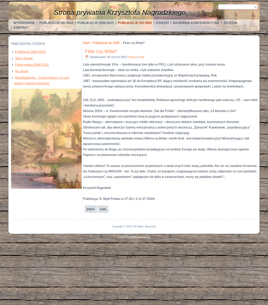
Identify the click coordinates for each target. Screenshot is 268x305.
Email (141, 57)
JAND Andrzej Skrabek (139, 237)
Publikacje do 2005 (135, 23)
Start (86, 43)
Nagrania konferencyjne (196, 23)
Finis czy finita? (101, 51)
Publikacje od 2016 (56, 23)
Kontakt (21, 27)
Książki (162, 23)
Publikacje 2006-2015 (95, 23)
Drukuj (132, 57)
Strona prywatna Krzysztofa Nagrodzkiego (120, 12)
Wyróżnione (24, 23)
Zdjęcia (230, 23)
